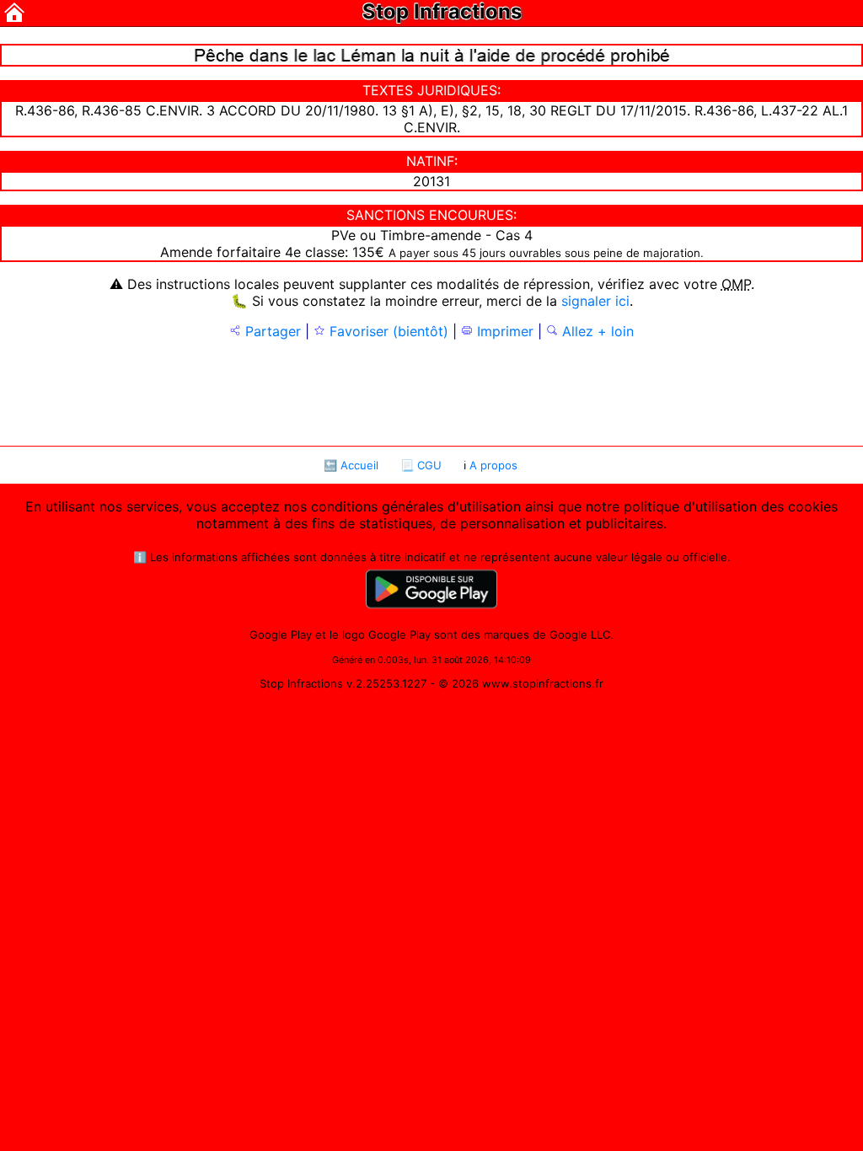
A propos (493, 465)
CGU (429, 465)
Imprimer (503, 331)
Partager (271, 331)
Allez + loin (596, 331)
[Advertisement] (431, 391)
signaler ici (595, 300)
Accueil (359, 465)
